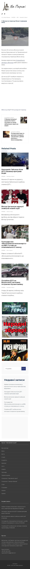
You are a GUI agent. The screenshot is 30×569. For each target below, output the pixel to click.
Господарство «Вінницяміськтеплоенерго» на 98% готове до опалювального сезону (13, 244)
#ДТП (10, 110)
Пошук (23, 368)
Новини (25, 17)
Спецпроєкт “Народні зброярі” (9, 481)
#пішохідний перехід (19, 110)
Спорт (11, 211)
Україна (3, 490)
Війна (2, 451)
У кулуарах (4, 487)
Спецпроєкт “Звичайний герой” (9, 478)
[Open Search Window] (2, 14)
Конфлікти (4, 460)
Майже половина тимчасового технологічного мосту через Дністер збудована (15, 386)
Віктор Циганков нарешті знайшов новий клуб (12, 207)
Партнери (4, 472)
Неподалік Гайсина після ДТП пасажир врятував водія (12, 171)
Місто (8, 250)
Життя (3, 454)
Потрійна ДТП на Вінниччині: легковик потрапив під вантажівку (12, 282)
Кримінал (22, 17)
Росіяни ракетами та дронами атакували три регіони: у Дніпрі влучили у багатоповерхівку (17, 136)
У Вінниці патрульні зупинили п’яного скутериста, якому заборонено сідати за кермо (11, 121)
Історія (3, 457)
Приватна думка (5, 475)
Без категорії (4, 448)
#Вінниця (4, 110)
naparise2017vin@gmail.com (8, 552)
